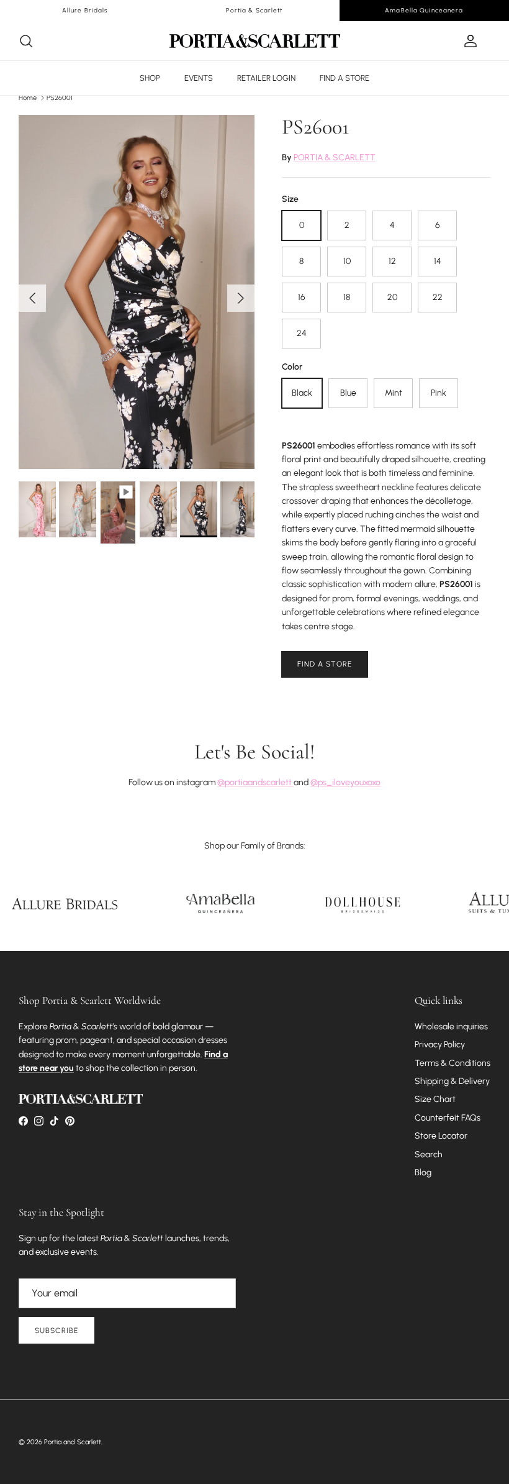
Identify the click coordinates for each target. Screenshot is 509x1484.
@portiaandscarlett (255, 782)
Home (28, 98)
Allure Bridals (85, 10)
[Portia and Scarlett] (254, 41)
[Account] (468, 41)
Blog (423, 1172)
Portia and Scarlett (72, 1442)
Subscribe (56, 1330)
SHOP (150, 78)
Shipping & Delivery (452, 1081)
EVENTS (198, 78)
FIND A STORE (344, 78)
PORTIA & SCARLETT (335, 157)
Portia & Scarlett (254, 10)
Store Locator (441, 1136)
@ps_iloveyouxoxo (345, 782)
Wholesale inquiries (451, 1026)
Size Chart (435, 1099)
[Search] (26, 41)
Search (429, 1154)
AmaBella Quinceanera (424, 10)
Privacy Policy (440, 1044)
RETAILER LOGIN (266, 78)
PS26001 (60, 98)
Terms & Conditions (452, 1063)
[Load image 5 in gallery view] (136, 292)
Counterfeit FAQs (447, 1118)
